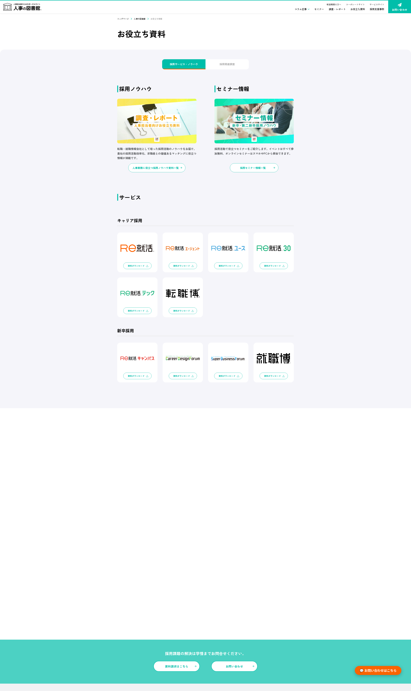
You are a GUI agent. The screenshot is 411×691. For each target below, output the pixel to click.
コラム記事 (301, 9)
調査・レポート (337, 9)
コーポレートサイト (355, 4)
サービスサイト (377, 4)
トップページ (123, 18)
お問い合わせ (399, 10)
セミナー (319, 9)
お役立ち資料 (357, 9)
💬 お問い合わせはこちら (378, 670)
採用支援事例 (377, 9)
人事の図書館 (139, 18)
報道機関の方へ (334, 4)
